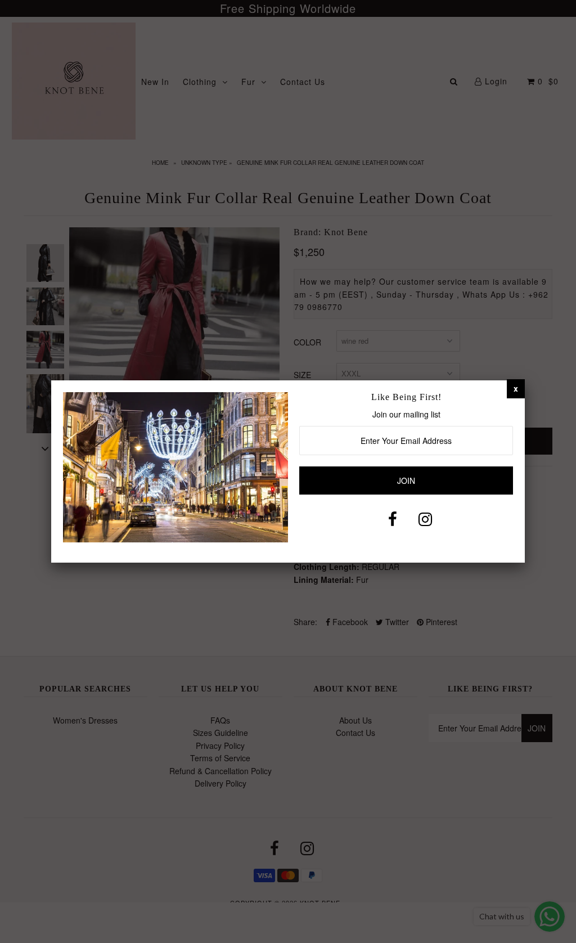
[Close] (516, 388)
